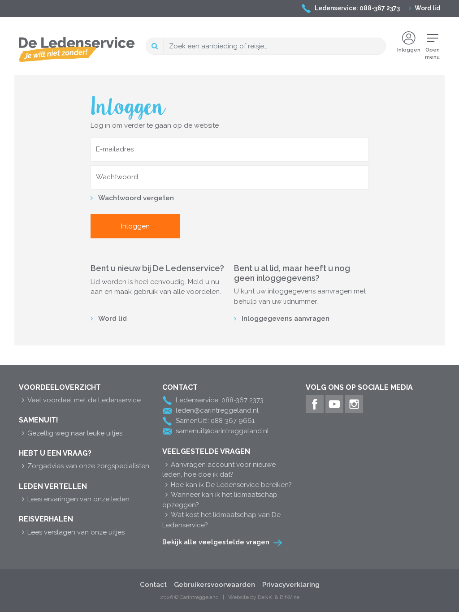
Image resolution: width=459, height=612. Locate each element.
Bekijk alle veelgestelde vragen (215, 542)
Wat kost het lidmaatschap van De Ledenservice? (221, 520)
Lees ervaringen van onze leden (78, 499)
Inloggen (408, 50)
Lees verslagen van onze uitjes (76, 532)
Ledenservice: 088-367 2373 (357, 8)
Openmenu (432, 53)
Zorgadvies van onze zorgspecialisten (88, 466)
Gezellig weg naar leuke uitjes (74, 433)
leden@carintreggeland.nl (217, 410)
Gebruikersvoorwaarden (214, 585)
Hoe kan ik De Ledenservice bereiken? (231, 485)
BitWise (289, 597)
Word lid (427, 8)
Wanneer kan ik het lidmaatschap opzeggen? (219, 500)
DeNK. (265, 597)
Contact (153, 585)
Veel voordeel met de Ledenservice (84, 400)
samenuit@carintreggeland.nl (222, 431)
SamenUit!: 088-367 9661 (215, 421)
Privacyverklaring (291, 585)
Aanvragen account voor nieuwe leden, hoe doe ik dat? (219, 470)
